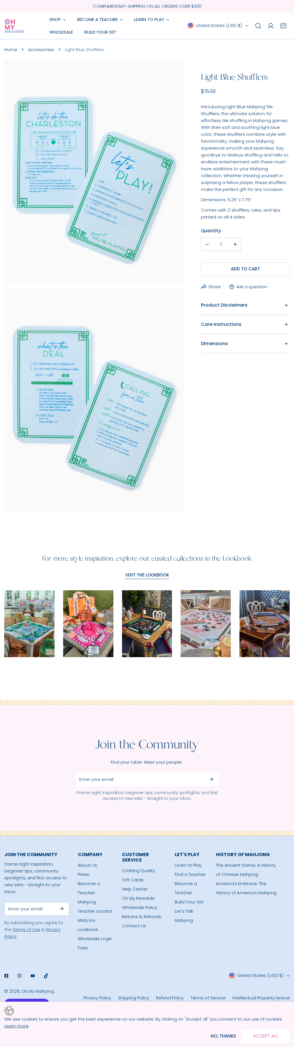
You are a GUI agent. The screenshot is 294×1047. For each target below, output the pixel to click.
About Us (87, 865)
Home (10, 50)
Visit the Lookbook (147, 575)
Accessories (41, 50)
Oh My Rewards (138, 898)
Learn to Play (188, 865)
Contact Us (134, 926)
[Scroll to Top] (283, 1016)
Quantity (211, 231)
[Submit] (211, 779)
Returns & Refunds (141, 917)
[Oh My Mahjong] (14, 26)
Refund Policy (170, 998)
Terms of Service (208, 998)
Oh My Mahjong (38, 991)
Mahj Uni (86, 920)
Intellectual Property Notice (261, 998)
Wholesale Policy (139, 907)
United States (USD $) (219, 25)
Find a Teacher (190, 874)
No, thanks (223, 1036)
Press (83, 874)
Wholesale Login (95, 939)
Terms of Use (26, 929)
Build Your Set (189, 902)
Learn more (16, 1026)
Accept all (265, 1036)
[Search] (258, 26)
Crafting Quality (138, 871)
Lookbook (88, 929)
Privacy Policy (97, 998)
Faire (83, 948)
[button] (283, 26)
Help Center (135, 889)
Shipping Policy (133, 998)
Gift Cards (133, 880)
